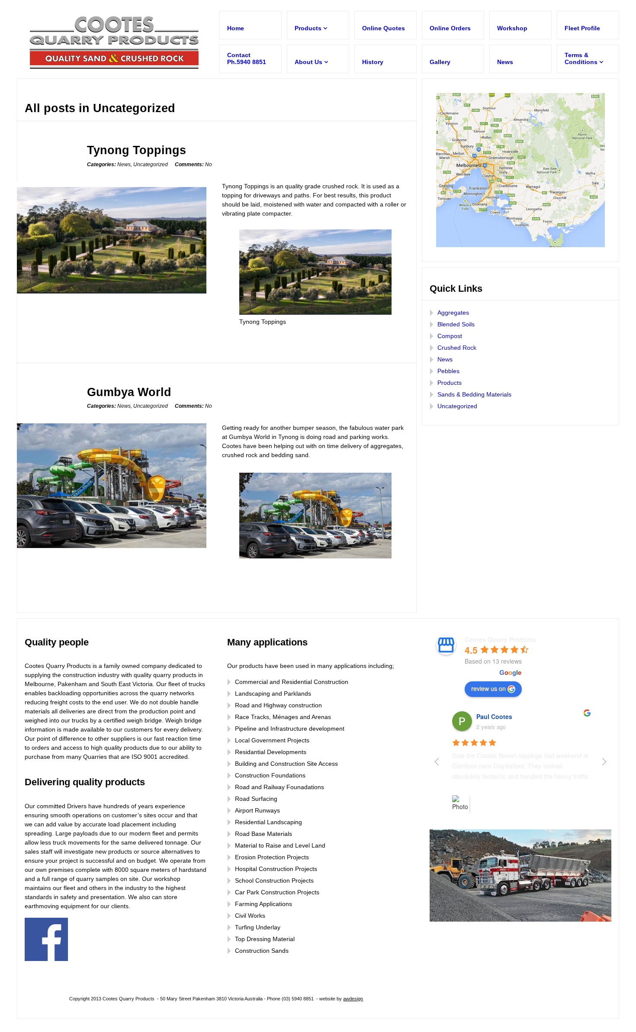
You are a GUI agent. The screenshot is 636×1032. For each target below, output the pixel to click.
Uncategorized (150, 164)
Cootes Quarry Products (500, 639)
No (193, 164)
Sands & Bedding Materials (474, 394)
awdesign (353, 998)
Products (449, 382)
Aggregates (453, 312)
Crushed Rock (456, 347)
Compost (449, 335)
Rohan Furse (495, 716)
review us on (488, 688)
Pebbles (448, 371)
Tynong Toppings (136, 150)
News (124, 164)
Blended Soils (456, 324)
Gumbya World (129, 392)
